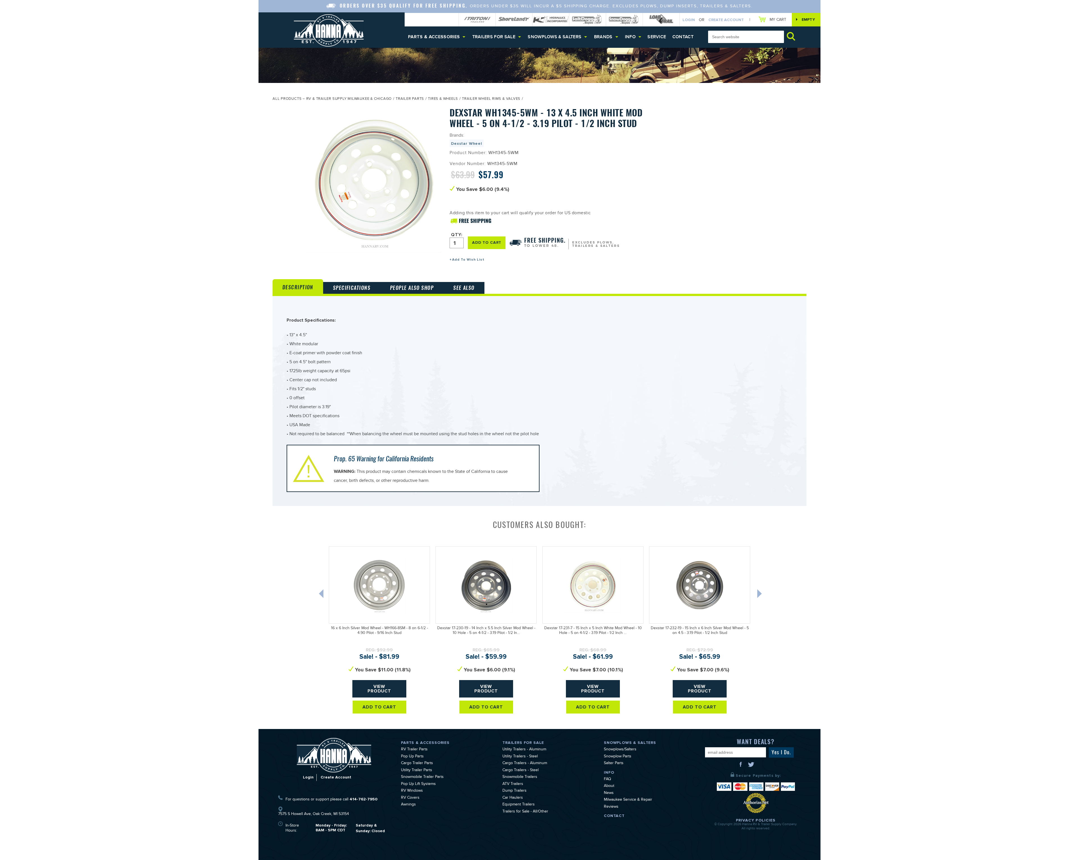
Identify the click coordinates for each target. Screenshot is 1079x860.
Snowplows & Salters (554, 37)
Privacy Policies (756, 820)
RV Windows (412, 791)
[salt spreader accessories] (587, 19)
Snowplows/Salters (620, 749)
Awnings (408, 804)
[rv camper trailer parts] (334, 755)
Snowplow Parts (617, 756)
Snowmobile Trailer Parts (422, 777)
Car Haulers (512, 798)
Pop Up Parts (412, 756)
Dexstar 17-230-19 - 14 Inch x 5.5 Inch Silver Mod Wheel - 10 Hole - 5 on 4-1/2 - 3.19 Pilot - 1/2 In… (486, 631)
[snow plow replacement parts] (624, 19)
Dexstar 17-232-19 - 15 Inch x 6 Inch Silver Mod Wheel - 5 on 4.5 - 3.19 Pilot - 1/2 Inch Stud (700, 631)
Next (760, 595)
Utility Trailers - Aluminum (524, 749)
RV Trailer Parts (414, 749)
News (609, 793)
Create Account (726, 19)
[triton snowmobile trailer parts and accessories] (477, 19)
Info (630, 37)
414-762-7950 (363, 799)
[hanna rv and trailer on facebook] (741, 766)
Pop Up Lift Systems (418, 784)
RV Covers (410, 798)
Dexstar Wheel (466, 143)
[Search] (791, 36)
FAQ (607, 779)
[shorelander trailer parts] (514, 19)
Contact (682, 37)
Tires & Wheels (443, 99)
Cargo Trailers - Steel (520, 770)
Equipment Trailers (518, 804)
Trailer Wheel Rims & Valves (491, 99)
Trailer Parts (410, 99)
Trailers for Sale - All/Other (525, 811)
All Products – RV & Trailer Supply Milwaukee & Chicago (332, 99)
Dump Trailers (514, 791)
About (609, 786)
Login (689, 19)
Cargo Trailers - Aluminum (524, 763)
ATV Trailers (512, 784)
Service (656, 37)
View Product (379, 689)
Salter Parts (614, 763)
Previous (322, 595)
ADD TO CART (486, 242)
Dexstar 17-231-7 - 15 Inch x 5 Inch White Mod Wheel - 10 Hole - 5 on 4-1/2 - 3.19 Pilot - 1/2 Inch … (593, 631)
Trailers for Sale (493, 37)
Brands (603, 37)
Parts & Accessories (434, 37)
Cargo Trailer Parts (417, 763)
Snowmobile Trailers (519, 777)
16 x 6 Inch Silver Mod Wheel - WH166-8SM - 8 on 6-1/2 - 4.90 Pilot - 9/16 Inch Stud (379, 631)
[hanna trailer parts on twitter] (751, 766)
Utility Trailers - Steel (520, 756)
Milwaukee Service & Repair (628, 800)
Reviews (611, 807)
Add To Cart (379, 707)
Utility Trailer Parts (416, 770)
